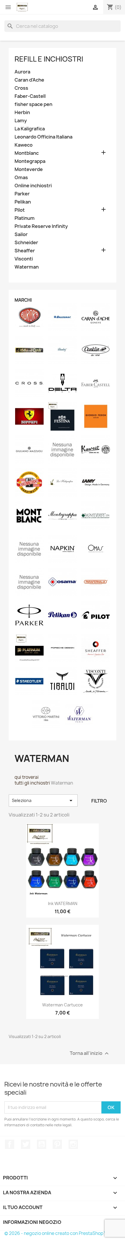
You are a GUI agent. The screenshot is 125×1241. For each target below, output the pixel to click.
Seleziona (43, 800)
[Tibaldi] (62, 681)
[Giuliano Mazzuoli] (29, 449)
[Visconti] (95, 681)
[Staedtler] (29, 681)
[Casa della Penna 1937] (29, 350)
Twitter (25, 1144)
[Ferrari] (29, 416)
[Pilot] (95, 614)
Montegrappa (30, 161)
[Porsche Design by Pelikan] (62, 648)
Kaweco (24, 145)
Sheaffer (25, 251)
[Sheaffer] (95, 648)
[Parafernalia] (95, 581)
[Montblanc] (29, 515)
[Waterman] (79, 714)
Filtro (99, 801)
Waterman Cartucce (62, 1005)
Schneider (26, 243)
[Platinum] (29, 648)
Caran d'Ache (29, 80)
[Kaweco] (95, 449)
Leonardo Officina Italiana (43, 137)
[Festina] (62, 416)
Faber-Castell (30, 96)
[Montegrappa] (62, 515)
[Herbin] (62, 449)
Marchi (23, 300)
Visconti (24, 259)
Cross (21, 88)
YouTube (41, 1144)
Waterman (27, 267)
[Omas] (95, 548)
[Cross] (29, 383)
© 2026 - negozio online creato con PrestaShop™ (56, 1233)
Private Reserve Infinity (41, 226)
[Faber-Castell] (95, 383)
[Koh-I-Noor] (29, 482)
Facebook (9, 1144)
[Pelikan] (62, 614)
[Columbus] (62, 350)
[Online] (29, 581)
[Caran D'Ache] (95, 317)
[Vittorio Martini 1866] (46, 714)
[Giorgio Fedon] (95, 416)
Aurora (22, 72)
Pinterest (57, 1144)
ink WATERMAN (62, 903)
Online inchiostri (33, 186)
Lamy (21, 121)
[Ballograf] (62, 317)
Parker (22, 194)
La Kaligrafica (30, 129)
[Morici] (29, 548)
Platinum (25, 218)
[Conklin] (95, 350)
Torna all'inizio (90, 1053)
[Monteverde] (95, 515)
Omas (21, 178)
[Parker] (29, 614)
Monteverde (29, 169)
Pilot (20, 210)
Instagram (73, 1144)
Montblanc (27, 153)
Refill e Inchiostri (49, 59)
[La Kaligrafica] (62, 482)
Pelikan (23, 202)
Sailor (21, 234)
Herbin (22, 112)
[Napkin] (62, 548)
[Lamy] (95, 482)
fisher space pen (33, 104)
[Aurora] (29, 317)
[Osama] (62, 581)
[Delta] (62, 383)
